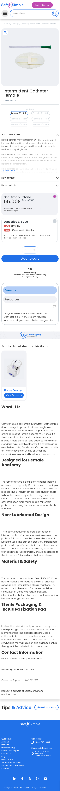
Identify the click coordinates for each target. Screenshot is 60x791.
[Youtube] (45, 778)
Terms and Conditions (11, 762)
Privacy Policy (7, 759)
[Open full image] (54, 81)
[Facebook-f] (22, 778)
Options (30, 109)
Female (24, 23)
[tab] (30, 290)
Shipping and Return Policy (12, 765)
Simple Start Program (10, 750)
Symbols (5, 768)
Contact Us (6, 753)
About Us (5, 742)
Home (7, 23)
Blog (3, 756)
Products (5, 745)
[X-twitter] (30, 778)
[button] (5, 13)
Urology (15, 23)
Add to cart (30, 258)
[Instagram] (37, 778)
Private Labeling (8, 748)
